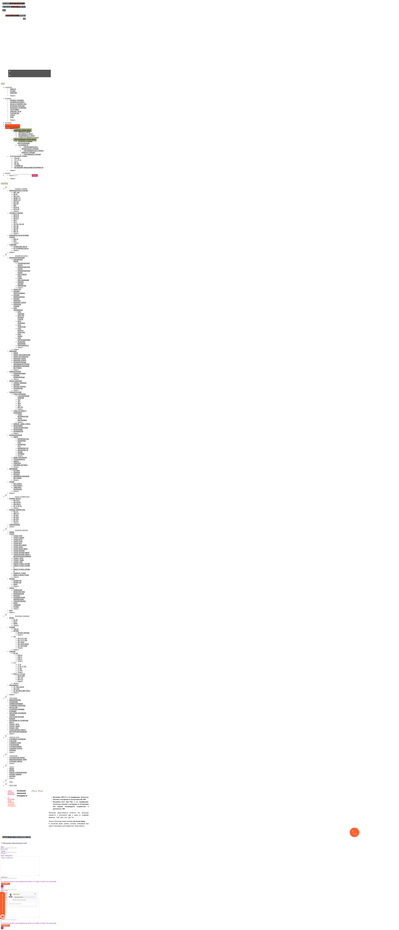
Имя (2, 847)
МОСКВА (14, 7)
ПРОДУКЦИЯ (4, 183)
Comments (4, 877)
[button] (29, 71)
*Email (3, 851)
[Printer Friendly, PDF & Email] (37, 792)
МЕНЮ (3, 84)
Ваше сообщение (7, 856)
